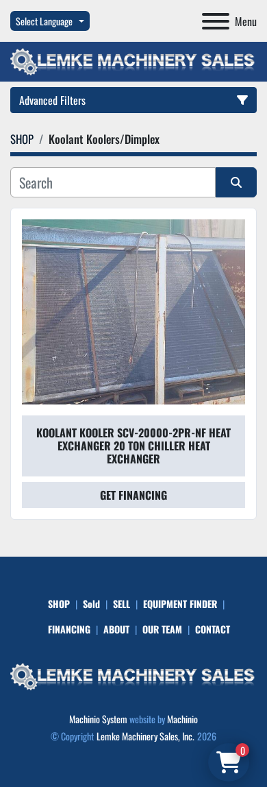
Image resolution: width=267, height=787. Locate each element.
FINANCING (69, 629)
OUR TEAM (162, 629)
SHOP (59, 603)
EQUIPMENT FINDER (180, 603)
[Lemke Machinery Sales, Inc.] (133, 675)
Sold (91, 603)
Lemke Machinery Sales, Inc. (145, 736)
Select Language (44, 21)
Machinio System (98, 719)
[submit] (236, 182)
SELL (121, 603)
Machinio (182, 719)
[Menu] (215, 21)
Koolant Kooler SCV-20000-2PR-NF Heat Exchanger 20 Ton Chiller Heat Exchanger (133, 445)
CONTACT (212, 629)
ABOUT (116, 629)
